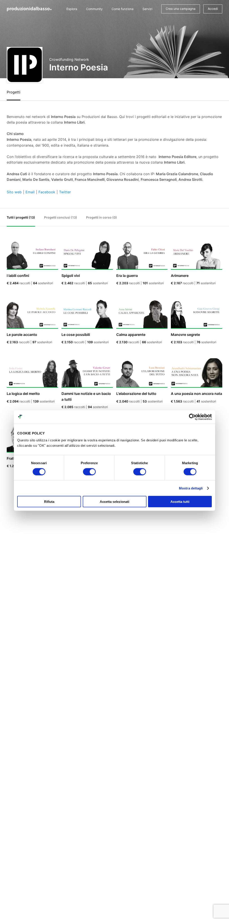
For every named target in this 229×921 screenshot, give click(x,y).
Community (94, 9)
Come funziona (123, 9)
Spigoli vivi (70, 275)
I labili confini (18, 275)
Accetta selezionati (114, 502)
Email (30, 192)
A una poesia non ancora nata (196, 393)
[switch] (89, 471)
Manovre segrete (185, 334)
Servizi (147, 9)
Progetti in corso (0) (101, 217)
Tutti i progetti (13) (21, 217)
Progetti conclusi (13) (60, 217)
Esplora (71, 9)
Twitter (65, 192)
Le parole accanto (22, 334)
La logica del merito (23, 393)
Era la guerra (127, 275)
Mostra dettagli (191, 488)
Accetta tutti (179, 502)
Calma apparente (130, 334)
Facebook (46, 192)
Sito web (14, 192)
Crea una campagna (180, 9)
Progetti (13, 92)
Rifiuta (49, 502)
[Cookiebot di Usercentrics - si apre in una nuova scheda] (192, 416)
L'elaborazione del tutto (136, 393)
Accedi (213, 9)
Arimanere (180, 275)
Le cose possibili (75, 334)
